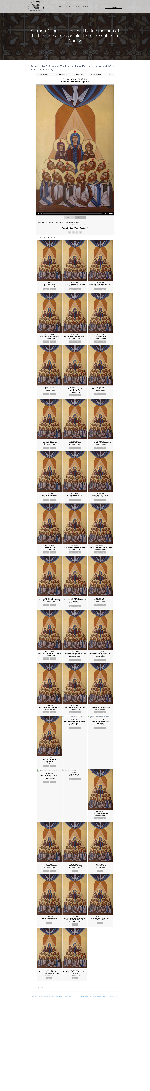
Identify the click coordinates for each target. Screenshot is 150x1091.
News (77, 6)
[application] (75, 213)
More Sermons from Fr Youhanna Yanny (75, 224)
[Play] (38, 213)
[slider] (111, 213)
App (102, 6)
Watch (70, 217)
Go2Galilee (85, 6)
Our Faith (60, 6)
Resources (94, 6)
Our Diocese (69, 6)
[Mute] (107, 213)
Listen (81, 217)
